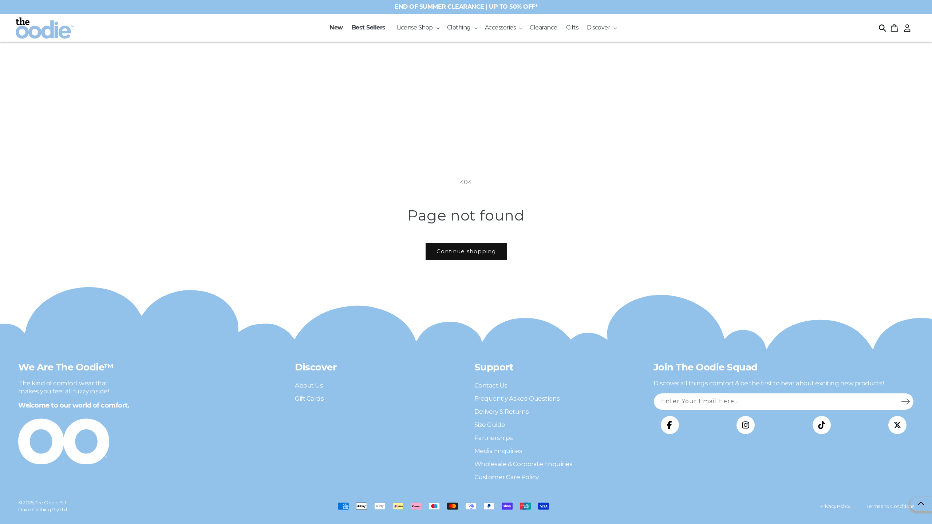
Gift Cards (309, 398)
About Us (309, 385)
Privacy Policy (835, 506)
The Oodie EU (50, 502)
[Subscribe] (905, 401)
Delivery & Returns (501, 411)
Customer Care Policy (506, 477)
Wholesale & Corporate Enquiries (523, 464)
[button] (417, 28)
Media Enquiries (498, 450)
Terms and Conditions (890, 506)
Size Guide (489, 424)
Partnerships (493, 437)
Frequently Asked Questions (517, 398)
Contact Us (491, 385)
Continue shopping (466, 251)
